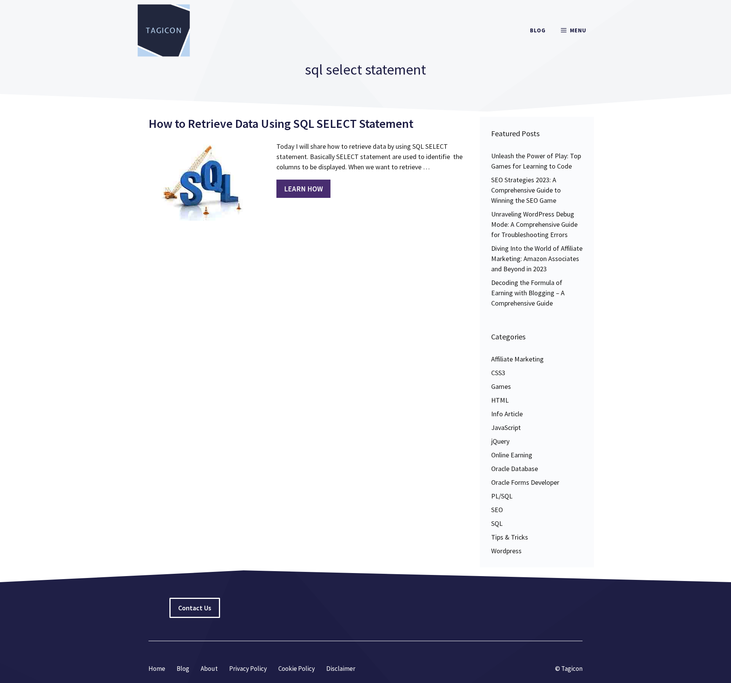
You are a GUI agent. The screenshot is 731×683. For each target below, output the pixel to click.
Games (501, 386)
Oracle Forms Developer (525, 482)
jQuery (500, 441)
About (209, 668)
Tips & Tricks (509, 537)
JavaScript (506, 427)
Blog (538, 30)
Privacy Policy (248, 668)
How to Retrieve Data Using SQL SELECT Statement (280, 123)
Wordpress (506, 550)
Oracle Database (514, 468)
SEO (497, 509)
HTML (500, 400)
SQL (497, 523)
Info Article (507, 413)
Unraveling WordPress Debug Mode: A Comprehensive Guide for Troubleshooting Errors (534, 224)
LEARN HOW (303, 188)
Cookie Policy (296, 668)
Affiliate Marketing (517, 359)
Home (156, 668)
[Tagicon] (163, 30)
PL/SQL (501, 496)
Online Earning (511, 455)
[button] (573, 30)
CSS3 (498, 372)
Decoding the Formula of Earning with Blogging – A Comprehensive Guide (528, 292)
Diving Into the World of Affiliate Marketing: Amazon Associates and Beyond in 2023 (537, 258)
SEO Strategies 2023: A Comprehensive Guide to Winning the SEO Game (526, 190)
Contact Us (194, 607)
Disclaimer (340, 668)
